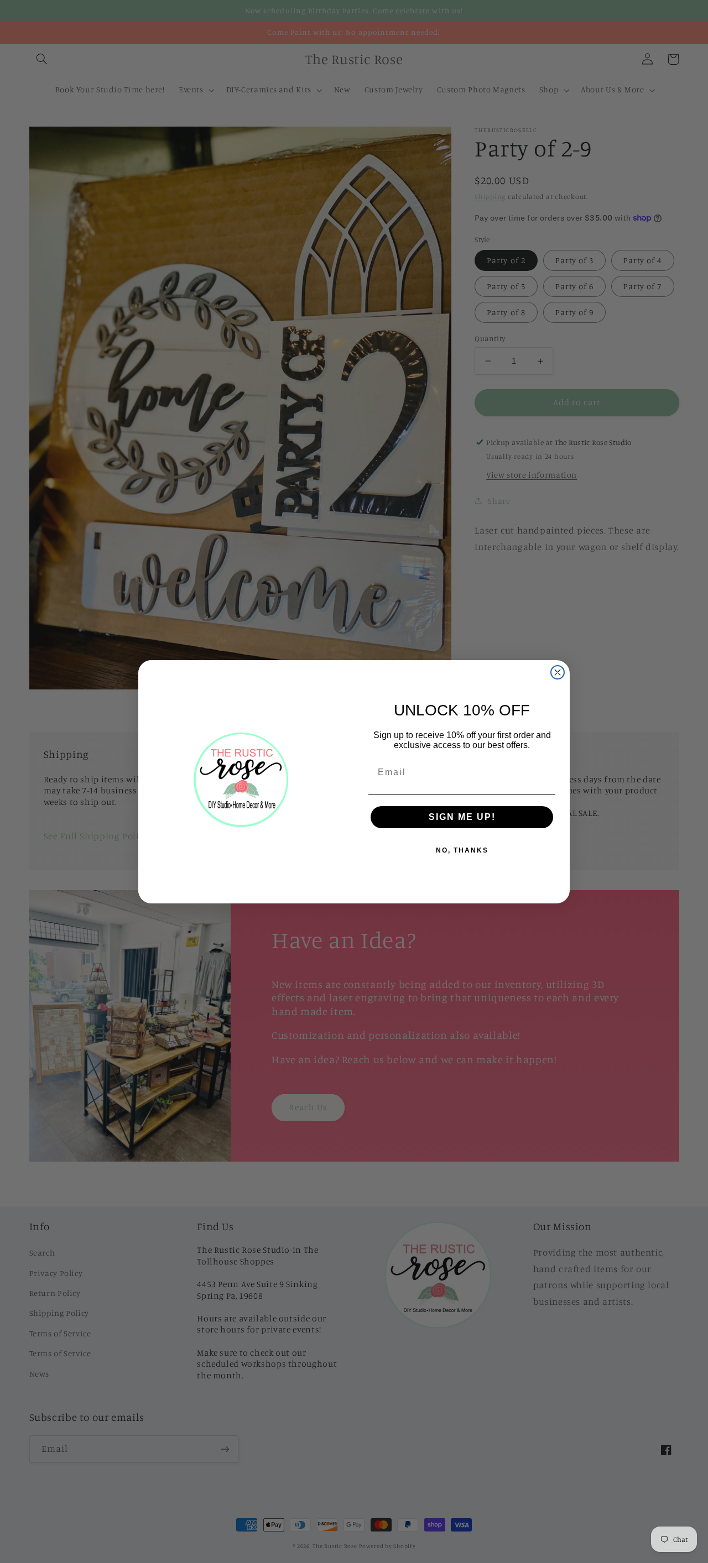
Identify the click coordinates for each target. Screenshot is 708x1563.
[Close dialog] (557, 672)
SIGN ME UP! (462, 817)
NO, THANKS (462, 850)
